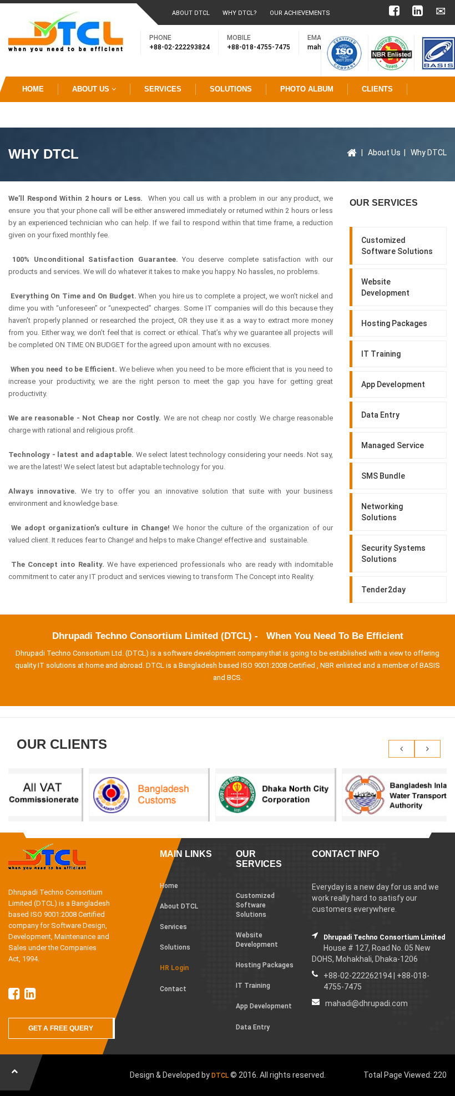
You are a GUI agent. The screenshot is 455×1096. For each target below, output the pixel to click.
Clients (377, 89)
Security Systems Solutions (393, 554)
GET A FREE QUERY (60, 1028)
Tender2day (383, 589)
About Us (92, 89)
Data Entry (380, 414)
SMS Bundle (383, 475)
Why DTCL (429, 152)
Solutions (231, 89)
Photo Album (306, 89)
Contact (39, 114)
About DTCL (191, 13)
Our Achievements (300, 13)
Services (162, 89)
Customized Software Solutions (397, 246)
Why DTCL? (240, 13)
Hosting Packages (394, 323)
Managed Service (392, 445)
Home (33, 89)
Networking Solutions (382, 512)
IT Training (381, 353)
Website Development (385, 287)
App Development (393, 384)
